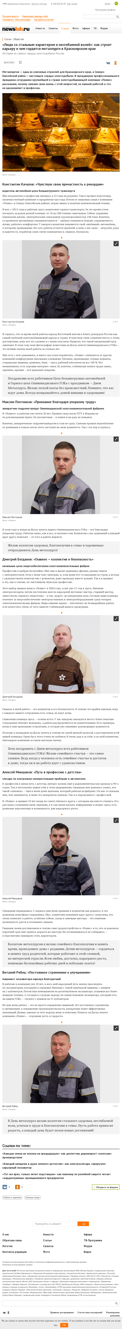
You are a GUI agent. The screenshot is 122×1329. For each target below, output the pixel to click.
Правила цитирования (62, 1312)
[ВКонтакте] (4, 1312)
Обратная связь (12, 1240)
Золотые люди (32, 1197)
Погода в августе (10, 16)
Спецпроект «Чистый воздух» (16, 19)
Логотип (7, 1246)
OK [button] (64, 1325)
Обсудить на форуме (107, 1187)
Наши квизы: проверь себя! (35, 16)
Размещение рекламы (113, 1314)
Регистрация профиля (105, 9)
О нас (5, 1234)
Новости (48, 1234)
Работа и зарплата (12, 1197)
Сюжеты (48, 1246)
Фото (46, 1252)
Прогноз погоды (39, 4)
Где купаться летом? (44, 19)
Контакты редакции (14, 1252)
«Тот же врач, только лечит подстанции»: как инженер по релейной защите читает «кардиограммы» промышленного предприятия (56, 1176)
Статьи (7, 39)
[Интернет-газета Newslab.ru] (15, 28)
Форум (88, 1246)
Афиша (88, 1234)
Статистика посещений (90, 1312)
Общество (18, 39)
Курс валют (72, 4)
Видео (87, 1252)
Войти (107, 4)
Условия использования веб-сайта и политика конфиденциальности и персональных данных (44, 1262)
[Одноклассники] (8, 1312)
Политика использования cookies (17, 1264)
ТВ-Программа (93, 1240)
